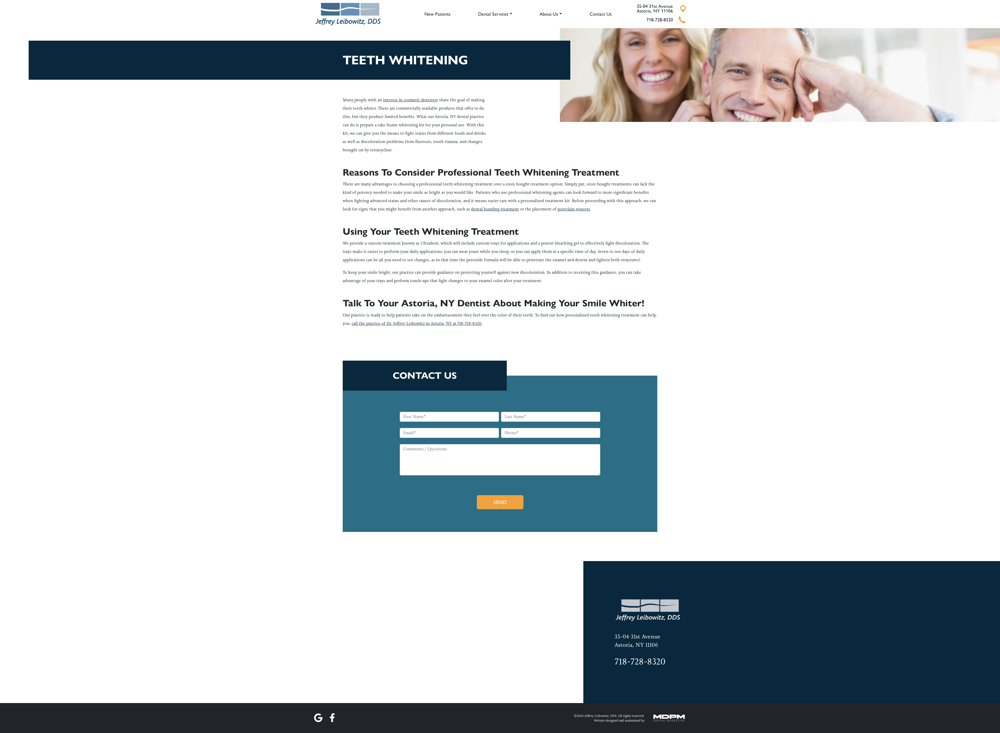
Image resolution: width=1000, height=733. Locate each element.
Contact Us (601, 14)
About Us (549, 14)
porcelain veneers (574, 209)
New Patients (437, 14)
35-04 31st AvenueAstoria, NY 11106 (655, 8)
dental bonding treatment (495, 209)
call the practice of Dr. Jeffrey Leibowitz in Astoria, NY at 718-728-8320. (417, 323)
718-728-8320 (659, 20)
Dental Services (493, 14)
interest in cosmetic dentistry (410, 100)
